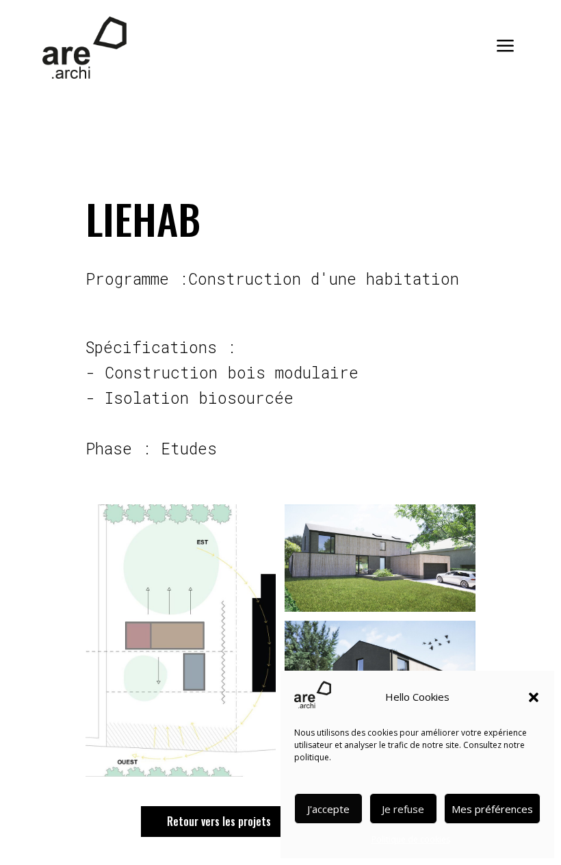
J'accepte (328, 809)
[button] (533, 697)
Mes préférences (492, 809)
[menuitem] (500, 47)
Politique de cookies (410, 839)
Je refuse (403, 809)
